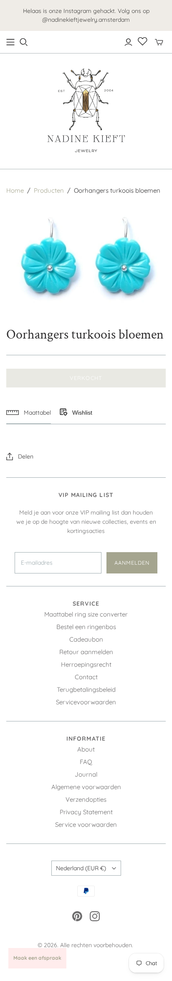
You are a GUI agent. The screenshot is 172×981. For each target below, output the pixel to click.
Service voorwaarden (86, 824)
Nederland (81, 868)
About (86, 749)
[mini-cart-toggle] (159, 42)
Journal (86, 774)
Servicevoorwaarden (86, 702)
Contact (86, 677)
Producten (49, 190)
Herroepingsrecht (86, 664)
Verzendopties (86, 799)
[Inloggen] (128, 42)
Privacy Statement (86, 812)
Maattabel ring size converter (86, 614)
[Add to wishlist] (63, 412)
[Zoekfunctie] (24, 42)
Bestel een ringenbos (86, 627)
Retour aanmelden (86, 652)
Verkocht (86, 378)
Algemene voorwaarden (86, 787)
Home (15, 190)
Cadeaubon (86, 639)
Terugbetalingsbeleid (86, 689)
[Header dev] (10, 42)
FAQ (86, 762)
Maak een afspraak (37, 958)
